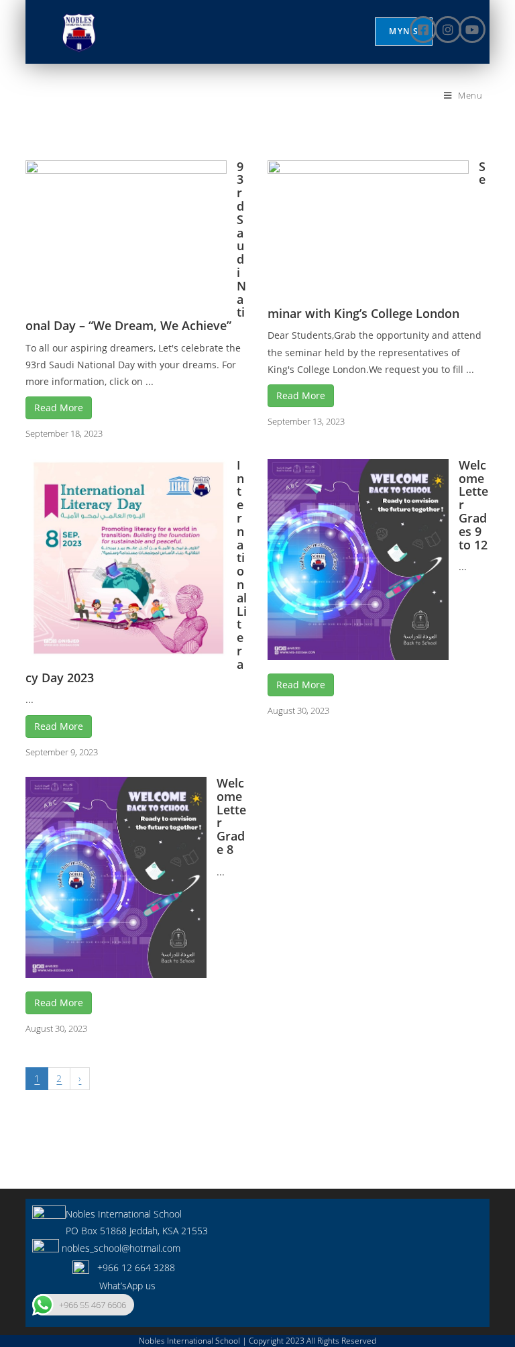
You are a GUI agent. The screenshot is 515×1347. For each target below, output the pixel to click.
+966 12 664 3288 (132, 1267)
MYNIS (403, 31)
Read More (58, 407)
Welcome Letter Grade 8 (231, 816)
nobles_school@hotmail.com (119, 1248)
